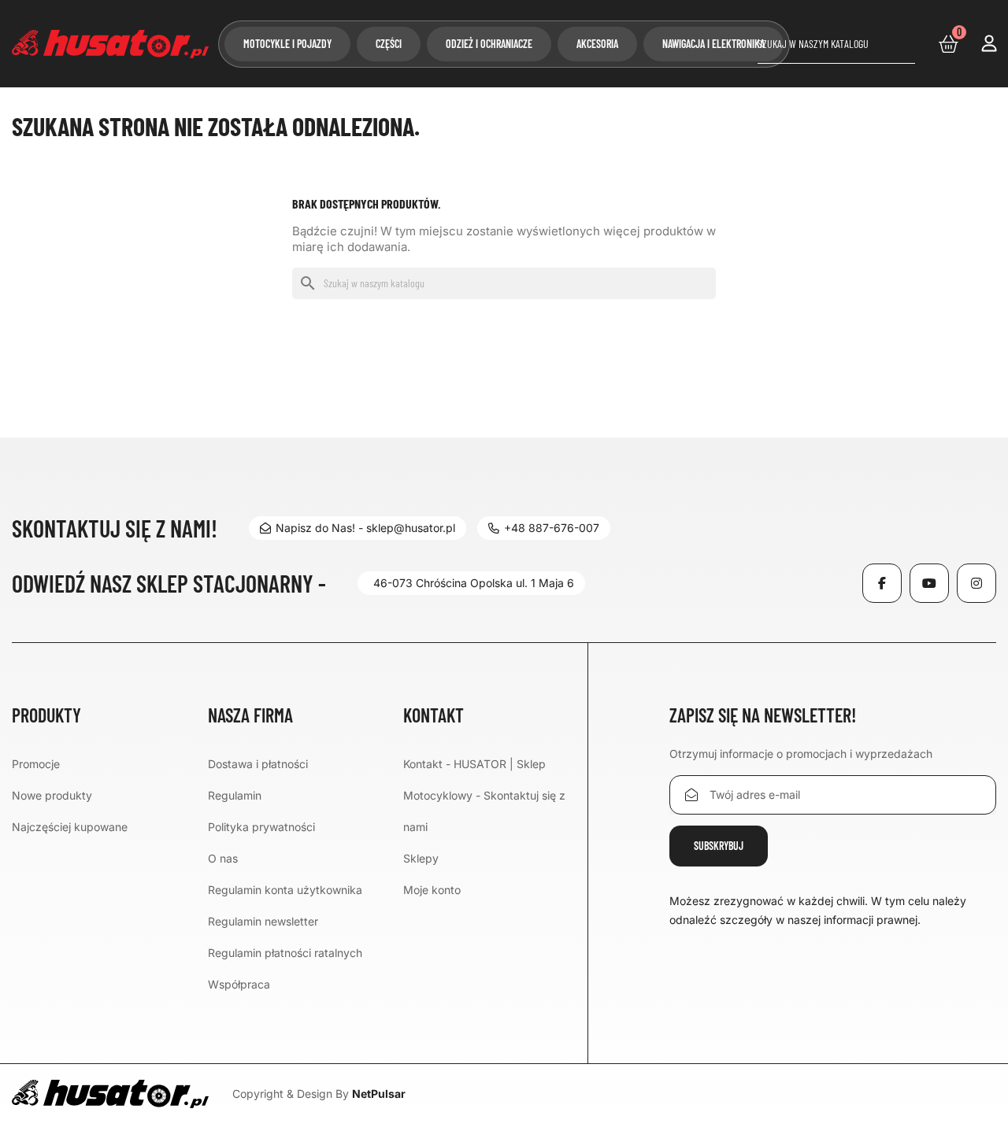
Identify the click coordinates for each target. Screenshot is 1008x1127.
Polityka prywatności (261, 826)
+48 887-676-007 (551, 527)
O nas (223, 858)
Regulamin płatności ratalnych (285, 952)
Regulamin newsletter (263, 921)
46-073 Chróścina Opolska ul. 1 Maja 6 (473, 582)
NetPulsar (379, 1093)
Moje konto (432, 889)
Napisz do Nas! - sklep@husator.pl (365, 527)
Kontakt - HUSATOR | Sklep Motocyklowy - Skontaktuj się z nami (484, 795)
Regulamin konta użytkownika (285, 889)
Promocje (36, 763)
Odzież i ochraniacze (489, 43)
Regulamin (234, 795)
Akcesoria (597, 43)
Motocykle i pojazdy (287, 43)
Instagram (976, 583)
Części (389, 43)
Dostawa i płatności (258, 763)
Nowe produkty (52, 795)
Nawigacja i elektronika (713, 43)
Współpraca (239, 984)
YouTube (929, 583)
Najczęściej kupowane (70, 826)
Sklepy (421, 858)
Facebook (882, 583)
